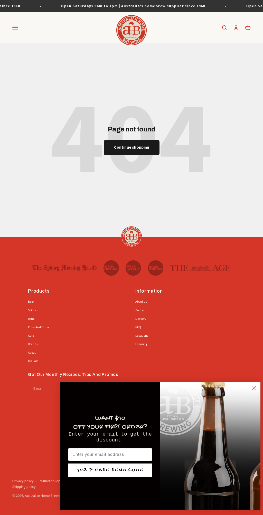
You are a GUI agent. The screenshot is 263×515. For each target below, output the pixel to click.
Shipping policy (24, 486)
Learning (141, 344)
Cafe (31, 336)
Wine (31, 319)
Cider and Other (38, 327)
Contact (140, 310)
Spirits (32, 310)
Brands (32, 344)
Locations (141, 336)
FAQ (138, 327)
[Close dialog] (253, 388)
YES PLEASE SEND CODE (110, 470)
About (32, 353)
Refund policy (49, 481)
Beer (31, 302)
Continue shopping (131, 147)
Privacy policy (23, 481)
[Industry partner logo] (64, 268)
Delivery (140, 319)
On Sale (33, 361)
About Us (141, 302)
